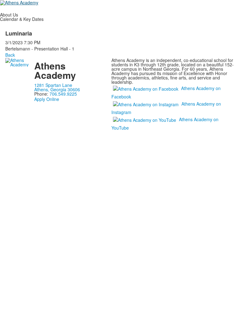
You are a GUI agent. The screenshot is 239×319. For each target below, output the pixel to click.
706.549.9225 (63, 94)
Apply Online (46, 99)
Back (10, 55)
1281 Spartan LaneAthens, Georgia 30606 (57, 87)
